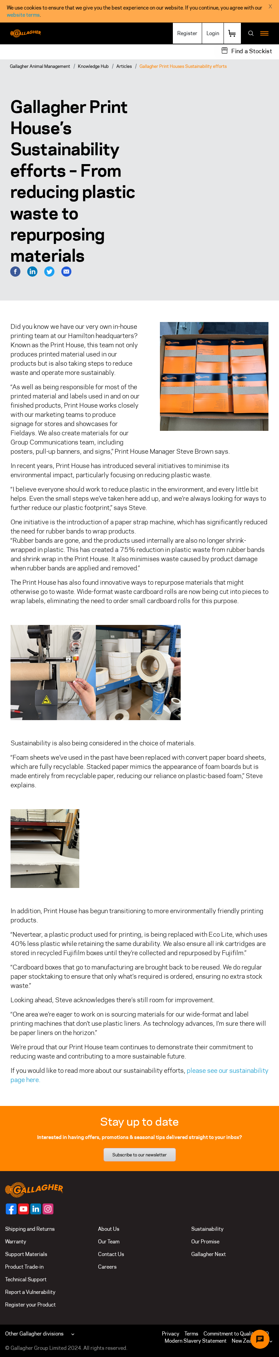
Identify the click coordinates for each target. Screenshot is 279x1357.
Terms (191, 1333)
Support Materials (26, 1254)
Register (187, 33)
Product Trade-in (24, 1266)
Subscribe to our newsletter (139, 1155)
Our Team (108, 1241)
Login (213, 33)
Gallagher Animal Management (40, 66)
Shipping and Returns (30, 1228)
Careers (107, 1266)
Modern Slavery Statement (196, 1340)
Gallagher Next (208, 1254)
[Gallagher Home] (34, 1189)
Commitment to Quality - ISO (236, 1333)
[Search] (251, 33)
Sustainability (207, 1228)
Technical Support (26, 1279)
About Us (108, 1228)
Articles (124, 66)
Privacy (170, 1333)
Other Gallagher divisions (34, 1333)
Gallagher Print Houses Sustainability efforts (183, 66)
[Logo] (25, 33)
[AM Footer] (11, 1209)
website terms (23, 14)
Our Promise (205, 1241)
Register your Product (30, 1304)
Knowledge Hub (93, 66)
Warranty (15, 1241)
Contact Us (111, 1254)
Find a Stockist (251, 51)
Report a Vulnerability (30, 1292)
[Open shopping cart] (232, 33)
